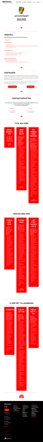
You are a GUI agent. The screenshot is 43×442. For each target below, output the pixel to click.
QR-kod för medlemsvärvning (21, 289)
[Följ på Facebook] (5, 406)
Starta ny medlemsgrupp (34, 408)
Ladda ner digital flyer (21, 187)
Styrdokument (24, 415)
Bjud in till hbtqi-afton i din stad (11, 60)
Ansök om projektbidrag (12, 86)
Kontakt (23, 409)
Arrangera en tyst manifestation (11, 55)
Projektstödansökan (35, 411)
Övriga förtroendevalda (25, 412)
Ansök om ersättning (30, 86)
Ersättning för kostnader (8, 38)
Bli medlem (34, 417)
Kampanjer (15, 409)
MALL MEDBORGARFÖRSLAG (34, 200)
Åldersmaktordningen (16, 408)
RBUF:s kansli (33, 254)
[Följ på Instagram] (6, 406)
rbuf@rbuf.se (9, 426)
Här (31, 257)
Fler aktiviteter (34, 414)
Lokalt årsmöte (34, 410)
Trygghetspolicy (25, 416)
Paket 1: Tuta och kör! (8, 42)
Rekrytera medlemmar (33, 413)
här (33, 251)
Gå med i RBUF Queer (9, 44)
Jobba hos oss (24, 408)
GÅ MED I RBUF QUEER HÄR (9, 144)
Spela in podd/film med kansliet (11, 59)
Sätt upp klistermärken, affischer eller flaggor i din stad (15, 52)
